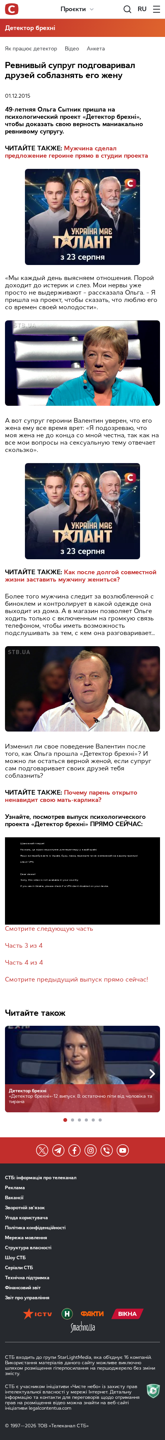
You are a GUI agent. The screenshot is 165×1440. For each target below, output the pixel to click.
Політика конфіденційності (35, 1227)
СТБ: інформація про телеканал (40, 1177)
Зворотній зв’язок (25, 1207)
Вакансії (14, 1197)
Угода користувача (26, 1217)
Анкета (96, 49)
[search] (127, 9)
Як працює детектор (31, 49)
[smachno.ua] (82, 1327)
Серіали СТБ (19, 1267)
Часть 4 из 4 (24, 962)
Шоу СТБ (15, 1257)
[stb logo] (11, 9)
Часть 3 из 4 (24, 945)
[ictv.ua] (37, 1314)
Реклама (15, 1187)
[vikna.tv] (127, 1314)
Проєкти (73, 9)
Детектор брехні (30, 28)
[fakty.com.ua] (92, 1314)
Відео (72, 49)
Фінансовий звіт (23, 1287)
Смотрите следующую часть (49, 928)
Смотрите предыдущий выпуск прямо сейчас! (76, 979)
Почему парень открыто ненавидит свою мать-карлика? (71, 796)
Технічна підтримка (27, 1277)
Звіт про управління (27, 1297)
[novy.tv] (67, 1314)
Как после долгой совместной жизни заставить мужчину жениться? (81, 575)
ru (142, 9)
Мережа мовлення (26, 1237)
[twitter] (42, 1150)
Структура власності (28, 1247)
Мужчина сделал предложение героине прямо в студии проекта (76, 152)
